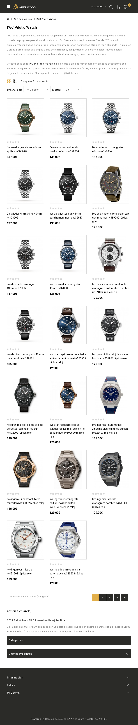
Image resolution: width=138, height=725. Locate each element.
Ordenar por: (14, 90)
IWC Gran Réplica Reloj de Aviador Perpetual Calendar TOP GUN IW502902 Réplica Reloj (25, 428)
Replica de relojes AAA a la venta (64, 719)
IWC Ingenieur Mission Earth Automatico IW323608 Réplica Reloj (66, 573)
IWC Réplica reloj (23, 19)
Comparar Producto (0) (34, 81)
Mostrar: (57, 90)
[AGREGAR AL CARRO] (42, 134)
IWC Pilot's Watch (46, 19)
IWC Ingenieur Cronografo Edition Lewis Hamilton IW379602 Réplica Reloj (64, 503)
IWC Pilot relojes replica (43, 63)
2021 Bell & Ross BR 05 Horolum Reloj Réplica (36, 620)
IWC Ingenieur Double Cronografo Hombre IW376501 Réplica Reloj (109, 503)
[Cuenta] (118, 7)
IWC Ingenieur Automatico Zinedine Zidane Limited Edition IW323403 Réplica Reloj (110, 428)
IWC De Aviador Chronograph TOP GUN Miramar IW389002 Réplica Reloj (110, 217)
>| (125, 597)
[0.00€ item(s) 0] (127, 9)
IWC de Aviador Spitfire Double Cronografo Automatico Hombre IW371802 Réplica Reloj (110, 288)
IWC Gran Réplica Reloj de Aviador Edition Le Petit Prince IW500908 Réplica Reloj (68, 358)
